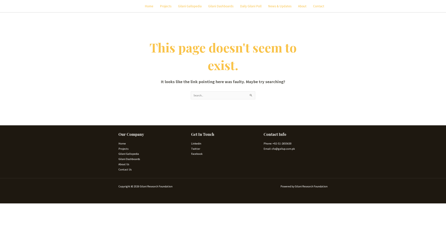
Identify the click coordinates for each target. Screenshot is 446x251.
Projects (165, 6)
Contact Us (125, 169)
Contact (318, 6)
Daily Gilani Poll (251, 6)
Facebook (196, 153)
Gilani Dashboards (220, 6)
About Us (123, 164)
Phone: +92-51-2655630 (277, 143)
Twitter (195, 148)
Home (149, 6)
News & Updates (279, 6)
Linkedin (196, 143)
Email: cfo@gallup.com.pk (279, 148)
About (302, 6)
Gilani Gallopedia (190, 6)
